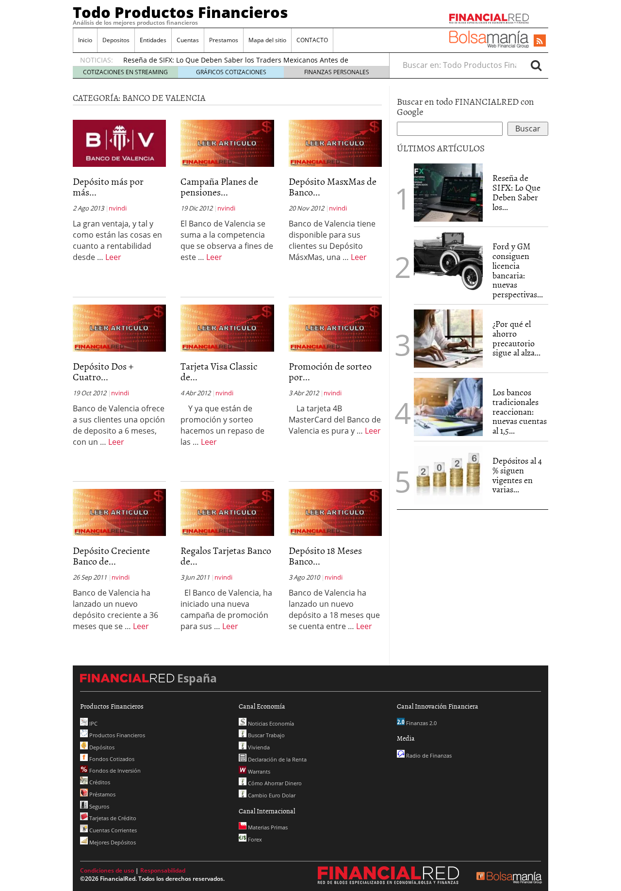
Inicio (85, 40)
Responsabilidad (162, 870)
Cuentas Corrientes (112, 830)
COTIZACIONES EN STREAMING (125, 72)
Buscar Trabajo (265, 735)
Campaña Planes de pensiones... (219, 186)
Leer (113, 257)
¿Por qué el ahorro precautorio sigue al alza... (516, 338)
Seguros (98, 806)
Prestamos (223, 40)
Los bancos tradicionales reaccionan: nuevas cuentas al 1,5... (519, 411)
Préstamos (101, 794)
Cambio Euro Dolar (270, 795)
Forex (254, 839)
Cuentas (188, 40)
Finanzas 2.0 (421, 723)
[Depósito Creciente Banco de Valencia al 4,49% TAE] (119, 511)
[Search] (536, 65)
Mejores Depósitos (112, 842)
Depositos (116, 40)
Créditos (99, 782)
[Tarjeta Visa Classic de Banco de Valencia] (227, 327)
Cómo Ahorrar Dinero (274, 783)
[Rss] (540, 41)
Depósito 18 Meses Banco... (325, 555)
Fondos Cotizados (111, 758)
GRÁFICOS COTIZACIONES (231, 72)
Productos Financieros (116, 735)
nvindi (118, 208)
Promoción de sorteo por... (330, 371)
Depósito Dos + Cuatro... (103, 371)
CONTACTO (312, 40)
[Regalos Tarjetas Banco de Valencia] (227, 511)
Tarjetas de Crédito (112, 818)
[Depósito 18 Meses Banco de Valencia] (335, 511)
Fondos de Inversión (114, 770)
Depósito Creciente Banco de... (111, 555)
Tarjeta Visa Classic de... (218, 371)
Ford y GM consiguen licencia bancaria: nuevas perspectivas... (517, 270)
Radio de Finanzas (428, 755)
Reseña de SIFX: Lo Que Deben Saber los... (516, 192)
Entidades (153, 40)
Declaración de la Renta (276, 759)
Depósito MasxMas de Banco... (332, 186)
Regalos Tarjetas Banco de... (225, 555)
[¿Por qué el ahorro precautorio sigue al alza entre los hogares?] (448, 338)
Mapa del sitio (267, 40)
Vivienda (258, 747)
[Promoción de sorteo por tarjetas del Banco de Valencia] (335, 327)
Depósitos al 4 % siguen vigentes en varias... (517, 475)
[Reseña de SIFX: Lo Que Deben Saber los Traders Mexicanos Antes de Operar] (448, 192)
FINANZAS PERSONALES (336, 72)
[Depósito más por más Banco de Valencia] (119, 142)
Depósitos (101, 747)
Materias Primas (267, 827)
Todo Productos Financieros (180, 12)
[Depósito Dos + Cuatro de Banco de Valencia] (119, 327)
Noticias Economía (270, 723)
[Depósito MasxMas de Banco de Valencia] (335, 142)
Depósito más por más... (108, 186)
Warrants (258, 771)
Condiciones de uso (107, 870)
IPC (93, 723)
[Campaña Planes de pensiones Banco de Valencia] (227, 142)
